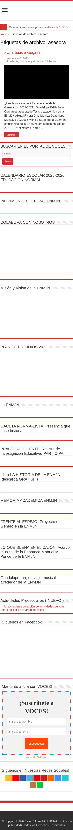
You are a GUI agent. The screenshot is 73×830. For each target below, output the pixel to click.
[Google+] (15, 778)
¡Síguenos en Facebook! (21, 622)
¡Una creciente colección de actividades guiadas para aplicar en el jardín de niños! (33, 608)
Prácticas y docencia (31, 61)
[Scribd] (65, 778)
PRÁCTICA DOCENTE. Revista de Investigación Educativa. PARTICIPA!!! (33, 451)
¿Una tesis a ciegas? (22, 52)
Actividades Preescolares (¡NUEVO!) (32, 600)
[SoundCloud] (50, 778)
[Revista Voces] (36, 10)
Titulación (50, 61)
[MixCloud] (40, 785)
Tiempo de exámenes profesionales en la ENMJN (39, 27)
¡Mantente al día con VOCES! (26, 686)
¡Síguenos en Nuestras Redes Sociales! (34, 770)
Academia (12, 61)
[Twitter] (29, 778)
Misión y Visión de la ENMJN (25, 288)
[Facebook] (22, 778)
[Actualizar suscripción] (71, 42)
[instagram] (58, 778)
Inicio (3, 34)
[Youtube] (43, 778)
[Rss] (8, 778)
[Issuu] (33, 785)
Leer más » (12, 134)
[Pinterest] (36, 778)
